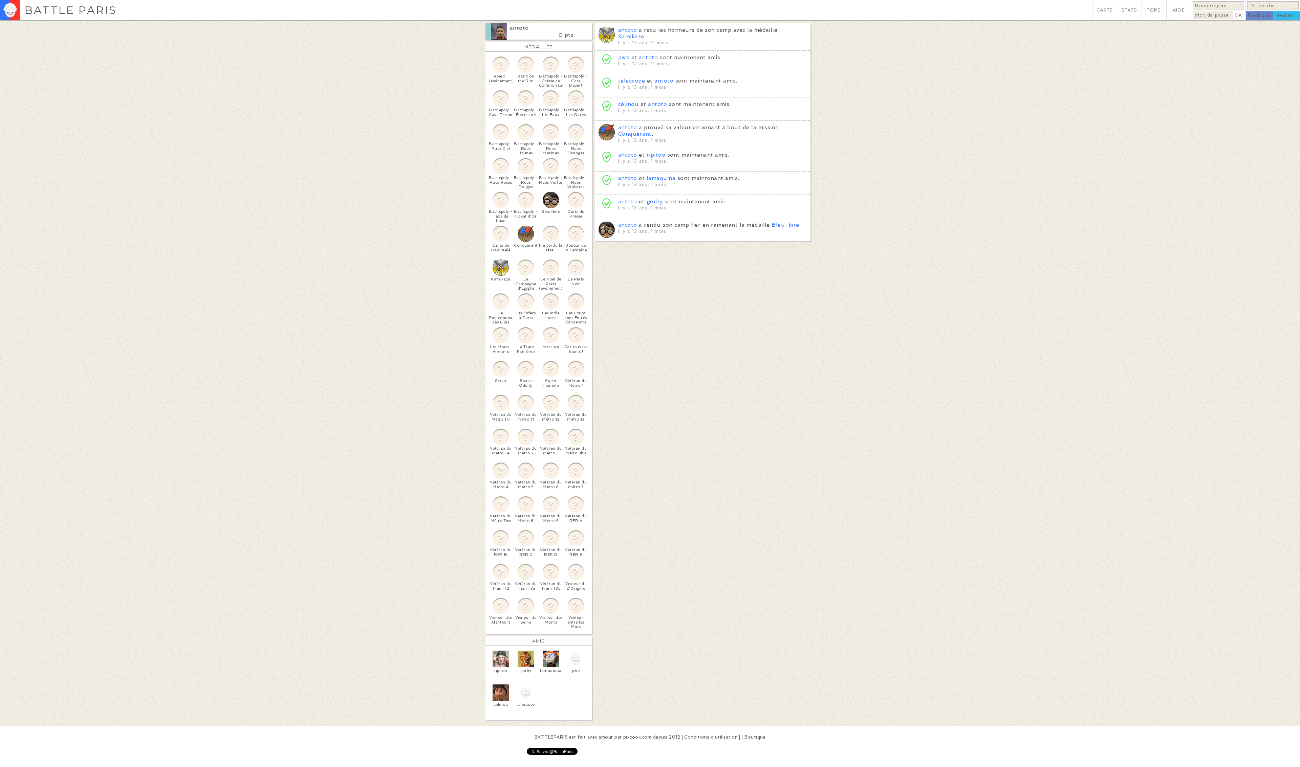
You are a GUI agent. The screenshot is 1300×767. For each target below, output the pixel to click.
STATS (1129, 10)
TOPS (1154, 10)
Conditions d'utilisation (711, 737)
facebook (1259, 15)
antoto (519, 28)
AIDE (1179, 10)
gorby (655, 201)
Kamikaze (631, 36)
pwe (623, 57)
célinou (628, 104)
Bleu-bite (785, 225)
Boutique (754, 737)
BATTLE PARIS (70, 10)
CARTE (1105, 10)
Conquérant (635, 134)
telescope (631, 80)
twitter (1286, 15)
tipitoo (656, 155)
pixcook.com (637, 737)
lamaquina (661, 178)
